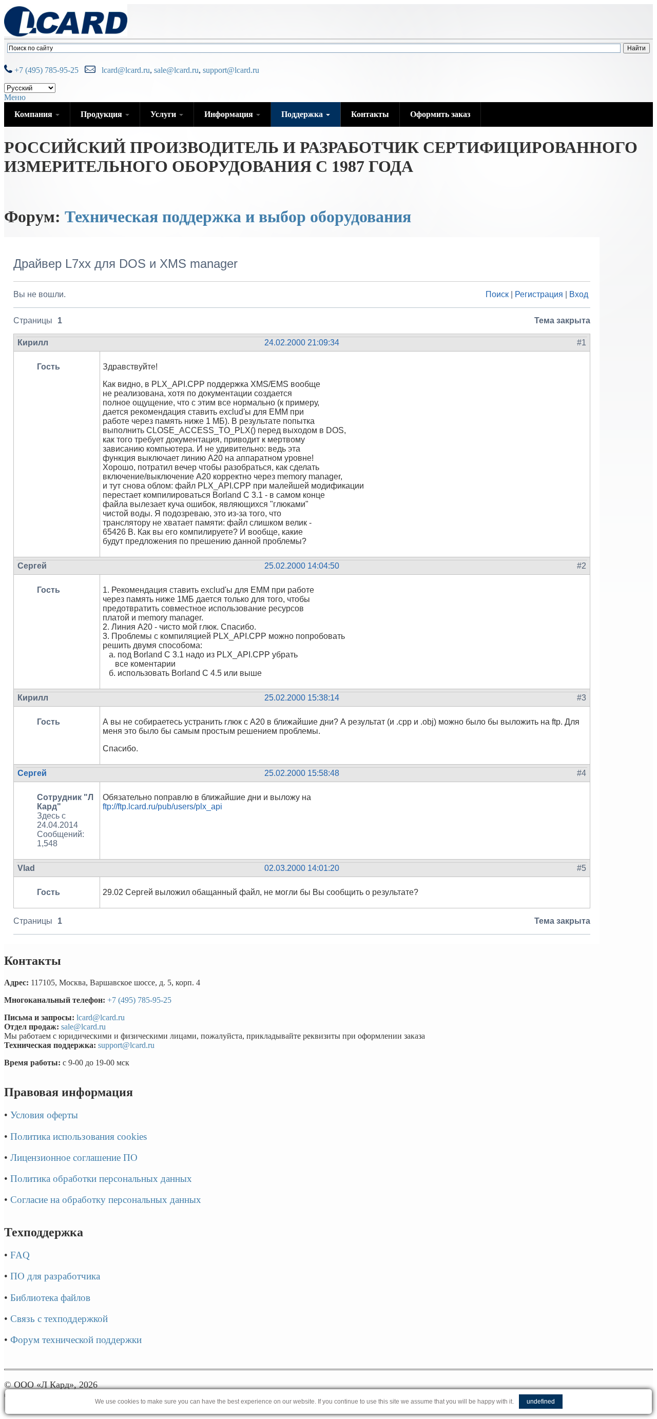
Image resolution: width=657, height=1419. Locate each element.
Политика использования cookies (78, 1136)
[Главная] (65, 33)
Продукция (102, 114)
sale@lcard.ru (176, 70)
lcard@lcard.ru (124, 70)
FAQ (20, 1255)
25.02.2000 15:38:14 (301, 697)
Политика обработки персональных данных (101, 1178)
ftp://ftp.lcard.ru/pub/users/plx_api (162, 806)
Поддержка (303, 114)
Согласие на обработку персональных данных (105, 1199)
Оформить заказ (440, 114)
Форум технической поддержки (76, 1339)
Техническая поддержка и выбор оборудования (238, 216)
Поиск (497, 294)
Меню (15, 97)
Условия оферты (44, 1115)
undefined (541, 1401)
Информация (229, 114)
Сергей (32, 773)
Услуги (164, 114)
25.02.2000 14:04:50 (301, 565)
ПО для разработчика (55, 1276)
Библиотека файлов (50, 1297)
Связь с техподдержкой (59, 1318)
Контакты (370, 114)
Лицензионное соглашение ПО (74, 1157)
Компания (34, 114)
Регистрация (539, 294)
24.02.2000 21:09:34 (301, 342)
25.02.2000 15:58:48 (301, 773)
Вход (578, 294)
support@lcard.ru (231, 70)
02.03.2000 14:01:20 (301, 868)
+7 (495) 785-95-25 (45, 70)
